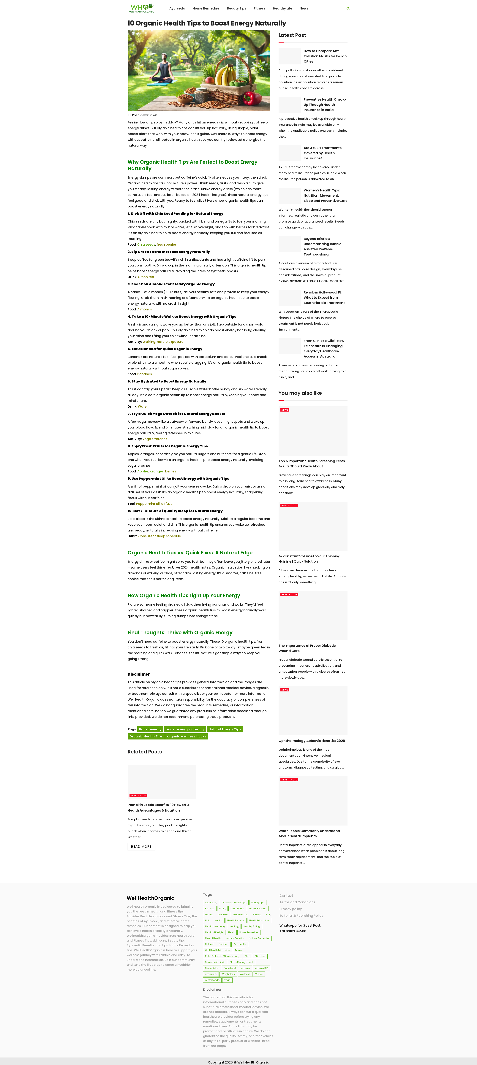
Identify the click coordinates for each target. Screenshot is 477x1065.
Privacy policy (290, 909)
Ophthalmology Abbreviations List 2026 (312, 740)
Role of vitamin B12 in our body (222, 956)
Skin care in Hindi (215, 962)
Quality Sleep (176, 511)
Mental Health (213, 938)
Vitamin (245, 968)
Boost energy (150, 729)
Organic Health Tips (146, 736)
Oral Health (239, 944)
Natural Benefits (235, 938)
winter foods (212, 980)
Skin (247, 956)
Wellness (245, 974)
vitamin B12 (261, 968)
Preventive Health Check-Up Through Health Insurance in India (325, 104)
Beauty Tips (289, 505)
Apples (143, 471)
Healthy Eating (252, 926)
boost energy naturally (185, 729)
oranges (157, 471)
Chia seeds (146, 244)
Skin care (260, 956)
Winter (258, 974)
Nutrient (209, 944)
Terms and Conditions (297, 902)
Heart (231, 932)
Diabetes (223, 914)
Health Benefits (235, 920)
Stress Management (241, 962)
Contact (286, 895)
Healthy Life (138, 795)
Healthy (234, 926)
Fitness (257, 914)
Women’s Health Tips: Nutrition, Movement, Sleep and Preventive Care (326, 195)
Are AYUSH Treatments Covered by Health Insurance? (323, 153)
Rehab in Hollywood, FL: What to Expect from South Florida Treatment (324, 297)
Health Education (259, 920)
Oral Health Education (217, 950)
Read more (141, 846)
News (285, 409)
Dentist (209, 914)
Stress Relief (212, 968)
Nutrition (223, 944)
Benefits (209, 908)
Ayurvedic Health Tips (234, 902)
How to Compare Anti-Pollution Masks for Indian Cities (325, 56)
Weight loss (228, 974)
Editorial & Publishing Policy (301, 915)
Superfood (230, 968)
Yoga (227, 980)
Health (218, 920)
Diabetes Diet (240, 914)
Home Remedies (248, 932)
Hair (207, 920)
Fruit (268, 914)
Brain (222, 908)
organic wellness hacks (186, 736)
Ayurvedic (211, 902)
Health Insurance (215, 926)
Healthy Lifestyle (214, 932)
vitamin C (210, 974)
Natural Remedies (259, 938)
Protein (239, 950)
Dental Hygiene (257, 908)
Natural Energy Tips (225, 729)
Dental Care (237, 908)
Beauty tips (257, 902)
